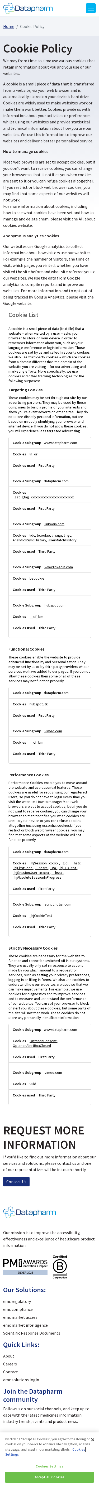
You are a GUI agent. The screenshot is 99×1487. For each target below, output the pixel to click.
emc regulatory (17, 1301)
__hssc (57, 872)
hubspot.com (54, 605)
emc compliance (18, 1309)
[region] (49, 1459)
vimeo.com (53, 731)
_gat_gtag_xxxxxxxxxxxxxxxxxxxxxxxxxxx (43, 497)
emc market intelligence (25, 1325)
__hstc (76, 863)
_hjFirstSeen (23, 867)
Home (8, 26)
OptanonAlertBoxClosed (32, 1045)
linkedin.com (54, 524)
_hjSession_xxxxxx (44, 863)
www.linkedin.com (58, 567)
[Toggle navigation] (91, 8)
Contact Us (16, 1181)
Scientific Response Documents (31, 1333)
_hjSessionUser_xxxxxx (31, 872)
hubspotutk (39, 704)
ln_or (33, 454)
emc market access (20, 1317)
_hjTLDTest (68, 867)
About (8, 1356)
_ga (53, 867)
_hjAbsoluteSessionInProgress (37, 877)
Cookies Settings (49, 1466)
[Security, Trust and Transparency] (60, 1266)
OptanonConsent (43, 1040)
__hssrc (41, 867)
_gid (64, 863)
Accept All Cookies (49, 1477)
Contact (10, 1371)
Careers (10, 1363)
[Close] (92, 1440)
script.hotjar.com (57, 904)
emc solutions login (21, 1379)
